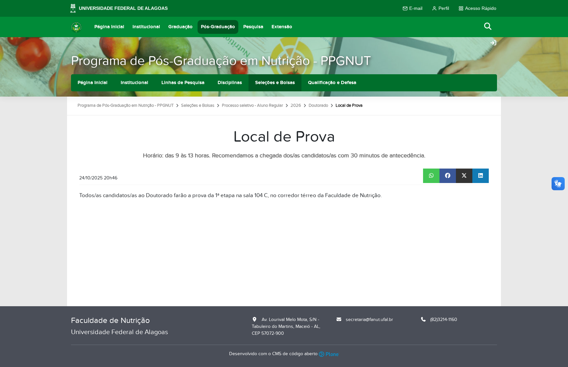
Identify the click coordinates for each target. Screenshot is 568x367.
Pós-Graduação (218, 27)
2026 (296, 105)
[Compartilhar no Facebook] (447, 176)
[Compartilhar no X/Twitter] (464, 176)
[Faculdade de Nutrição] (76, 27)
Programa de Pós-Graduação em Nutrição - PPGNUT (221, 61)
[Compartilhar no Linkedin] (480, 176)
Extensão (282, 27)
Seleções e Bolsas (275, 83)
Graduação (180, 27)
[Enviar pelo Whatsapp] (431, 176)
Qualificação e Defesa (332, 83)
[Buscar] (488, 27)
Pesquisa (253, 27)
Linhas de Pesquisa (182, 83)
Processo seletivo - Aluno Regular (252, 105)
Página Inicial (109, 27)
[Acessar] (493, 43)
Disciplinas (230, 83)
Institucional (146, 27)
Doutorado (318, 105)
